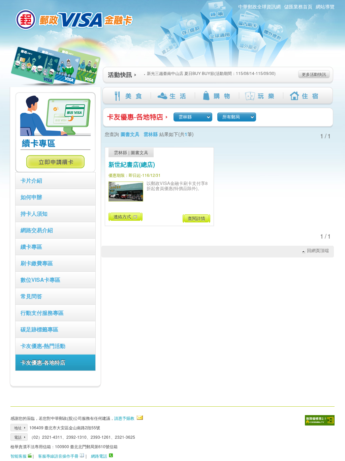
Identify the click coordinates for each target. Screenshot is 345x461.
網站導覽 (325, 6)
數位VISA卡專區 (40, 279)
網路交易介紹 (37, 230)
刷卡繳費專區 (37, 263)
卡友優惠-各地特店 (43, 362)
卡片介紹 (31, 180)
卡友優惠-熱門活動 (43, 346)
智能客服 (18, 456)
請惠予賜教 (124, 418)
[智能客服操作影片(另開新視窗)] (30, 456)
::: (12, 47)
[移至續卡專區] (55, 170)
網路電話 (99, 456)
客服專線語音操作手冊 (58, 456)
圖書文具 (139, 152)
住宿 (305, 96)
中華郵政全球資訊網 (259, 6)
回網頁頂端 (318, 250)
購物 (217, 96)
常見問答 (31, 296)
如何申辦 (31, 197)
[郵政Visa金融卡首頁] (75, 19)
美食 (128, 96)
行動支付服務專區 (42, 313)
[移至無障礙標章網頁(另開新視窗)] (320, 420)
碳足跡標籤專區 (39, 329)
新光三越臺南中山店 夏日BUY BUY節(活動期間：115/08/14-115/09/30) (211, 73)
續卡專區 (31, 246)
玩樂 (261, 96)
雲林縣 (120, 152)
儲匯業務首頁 (298, 6)
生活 (173, 96)
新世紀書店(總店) (131, 164)
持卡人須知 (34, 213)
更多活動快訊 (314, 74)
